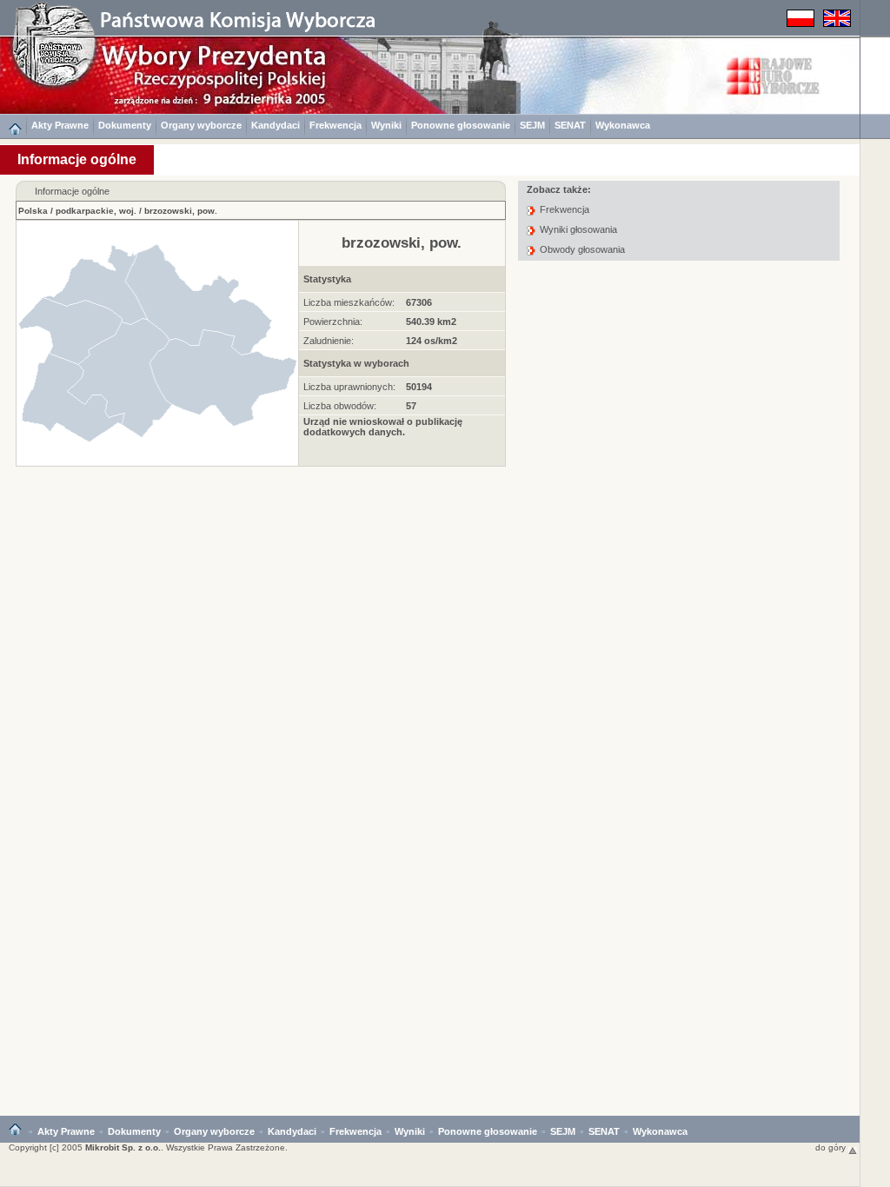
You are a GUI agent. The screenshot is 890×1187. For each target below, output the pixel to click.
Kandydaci (275, 125)
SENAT (570, 125)
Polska (33, 211)
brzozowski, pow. (180, 211)
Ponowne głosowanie (460, 125)
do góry (831, 1147)
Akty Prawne (60, 125)
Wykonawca (622, 125)
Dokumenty (124, 125)
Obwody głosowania (582, 249)
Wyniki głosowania (578, 229)
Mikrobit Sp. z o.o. (123, 1147)
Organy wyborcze (201, 125)
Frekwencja (335, 125)
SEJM (532, 125)
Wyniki (386, 125)
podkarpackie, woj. (96, 211)
